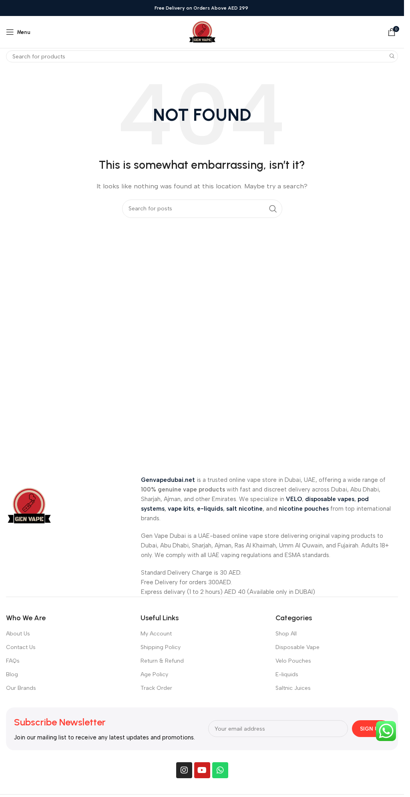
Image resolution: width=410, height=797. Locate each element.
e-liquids (210, 508)
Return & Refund (162, 660)
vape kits (181, 508)
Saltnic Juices (293, 688)
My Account (156, 633)
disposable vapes (329, 499)
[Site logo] (202, 31)
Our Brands (21, 688)
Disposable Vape (297, 647)
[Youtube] (202, 770)
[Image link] (29, 505)
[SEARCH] (392, 56)
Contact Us (21, 647)
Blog (12, 674)
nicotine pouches (304, 508)
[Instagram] (184, 770)
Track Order (156, 688)
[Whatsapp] (220, 770)
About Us (18, 633)
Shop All (286, 633)
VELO (294, 499)
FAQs (13, 660)
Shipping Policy (161, 647)
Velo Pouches (293, 660)
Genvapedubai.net (168, 479)
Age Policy (154, 674)
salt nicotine (244, 508)
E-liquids (286, 674)
